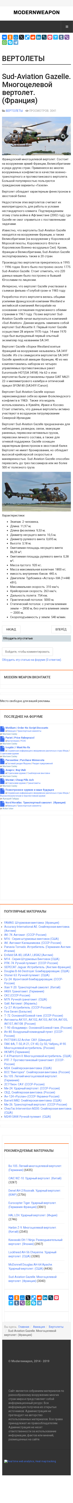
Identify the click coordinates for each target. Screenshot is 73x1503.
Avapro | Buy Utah (15, 770)
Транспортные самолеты (29, 731)
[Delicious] (27, 37)
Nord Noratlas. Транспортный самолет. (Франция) (35, 802)
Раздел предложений (42, 763)
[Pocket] (49, 37)
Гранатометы (34, 783)
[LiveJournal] (44, 37)
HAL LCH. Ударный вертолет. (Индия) (33, 1215)
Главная (23, 1326)
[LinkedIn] (38, 37)
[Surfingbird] (55, 37)
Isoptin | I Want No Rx (17, 747)
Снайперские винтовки (38, 773)
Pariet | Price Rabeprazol (19, 737)
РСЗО (23, 741)
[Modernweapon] (36, 12)
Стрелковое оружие (9, 754)
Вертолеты (56, 1326)
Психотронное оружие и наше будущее (29, 789)
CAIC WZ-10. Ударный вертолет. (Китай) (35, 1178)
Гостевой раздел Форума (19, 763)
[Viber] (66, 37)
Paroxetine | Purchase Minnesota (24, 760)
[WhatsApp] (4, 42)
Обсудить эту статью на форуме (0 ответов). (32, 659)
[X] (21, 37)
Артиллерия (13, 741)
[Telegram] (15, 42)
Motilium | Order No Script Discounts (26, 727)
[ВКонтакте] (4, 37)
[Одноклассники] (10, 37)
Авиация (11, 731)
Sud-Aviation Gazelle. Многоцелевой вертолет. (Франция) (36, 88)
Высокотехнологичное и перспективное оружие (22, 796)
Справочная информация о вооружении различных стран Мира (37, 751)
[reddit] (32, 37)
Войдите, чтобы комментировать (27, 651)
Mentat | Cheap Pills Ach (19, 780)
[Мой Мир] (15, 37)
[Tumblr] (61, 37)
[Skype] (10, 42)
